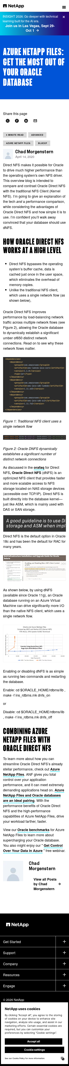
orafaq (39, 467)
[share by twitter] (7, 121)
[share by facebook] (16, 121)
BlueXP (42, 143)
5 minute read (15, 135)
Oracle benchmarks (33, 829)
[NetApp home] (16, 6)
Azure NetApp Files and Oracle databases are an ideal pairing (33, 795)
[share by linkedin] (26, 121)
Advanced (37, 135)
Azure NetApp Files (18, 143)
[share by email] (35, 121)
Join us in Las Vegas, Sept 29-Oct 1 (30, 28)
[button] (64, 6)
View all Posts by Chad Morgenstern (45, 884)
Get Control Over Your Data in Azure (33, 848)
